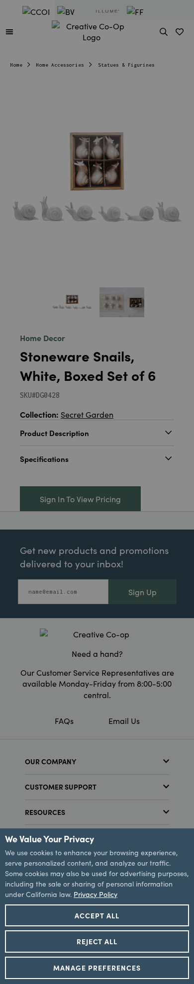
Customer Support (61, 787)
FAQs (64, 720)
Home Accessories (60, 65)
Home (16, 65)
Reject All (97, 941)
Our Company (50, 761)
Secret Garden (87, 414)
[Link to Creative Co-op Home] (97, 633)
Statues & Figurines (126, 65)
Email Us (124, 720)
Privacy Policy (95, 894)
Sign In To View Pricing (80, 498)
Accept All (97, 915)
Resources (45, 812)
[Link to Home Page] (91, 29)
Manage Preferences (97, 968)
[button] (9, 31)
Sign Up (142, 591)
